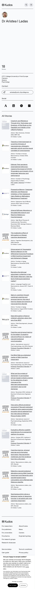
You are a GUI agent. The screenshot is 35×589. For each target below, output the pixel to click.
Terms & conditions (25, 549)
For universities (7, 533)
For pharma (6, 536)
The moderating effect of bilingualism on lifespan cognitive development (19, 235)
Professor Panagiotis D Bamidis (20, 348)
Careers (21, 533)
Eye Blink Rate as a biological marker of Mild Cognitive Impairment (21, 357)
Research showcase (8, 542)
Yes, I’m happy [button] (12, 585)
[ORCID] (21, 105)
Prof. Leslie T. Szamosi (17, 182)
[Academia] (6, 105)
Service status (6, 549)
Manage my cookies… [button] (17, 581)
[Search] (26, 5)
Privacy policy (23, 552)
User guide (5, 552)
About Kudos (23, 526)
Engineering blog (25, 536)
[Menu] (31, 5)
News (21, 529)
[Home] (7, 5)
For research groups (8, 539)
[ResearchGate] (29, 105)
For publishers (6, 529)
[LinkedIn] (13, 105)
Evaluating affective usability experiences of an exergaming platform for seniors (21, 432)
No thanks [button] (23, 585)
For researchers (7, 526)
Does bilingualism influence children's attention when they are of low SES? (21, 318)
